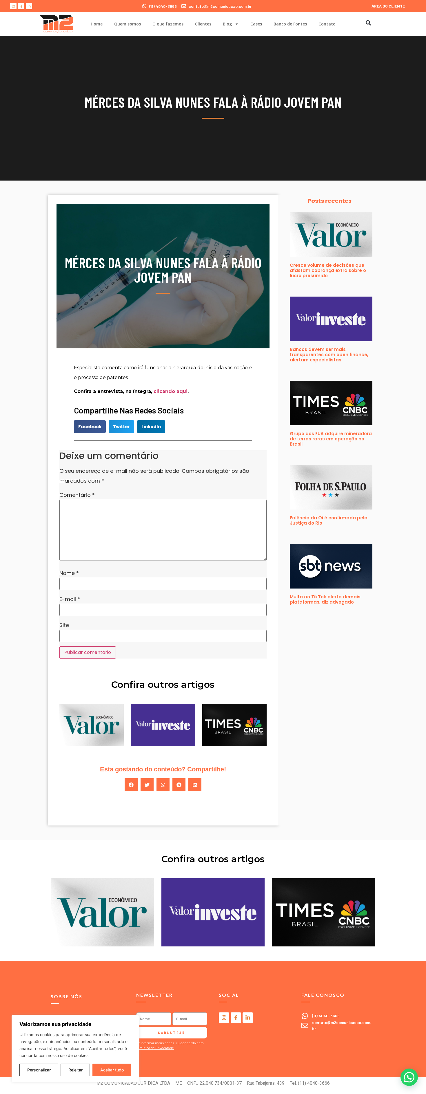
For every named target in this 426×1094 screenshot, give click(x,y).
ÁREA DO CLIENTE (388, 5)
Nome (69, 573)
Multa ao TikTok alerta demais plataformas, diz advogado (325, 599)
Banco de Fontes (290, 24)
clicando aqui (170, 391)
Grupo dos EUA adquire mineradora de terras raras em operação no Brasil (331, 439)
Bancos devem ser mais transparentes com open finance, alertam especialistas (329, 354)
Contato (327, 24)
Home (97, 24)
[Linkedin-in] (29, 6)
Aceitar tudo (112, 1069)
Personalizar (39, 1069)
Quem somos (127, 24)
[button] (368, 22)
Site (64, 625)
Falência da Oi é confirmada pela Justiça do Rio (328, 520)
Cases (256, 24)
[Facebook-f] (21, 6)
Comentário (77, 495)
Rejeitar (75, 1069)
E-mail (69, 599)
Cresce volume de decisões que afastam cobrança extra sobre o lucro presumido (328, 270)
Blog (227, 24)
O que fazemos (167, 24)
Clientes (203, 24)
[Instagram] (13, 6)
